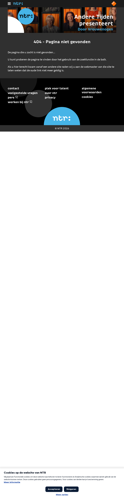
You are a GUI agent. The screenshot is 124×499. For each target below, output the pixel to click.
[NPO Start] (113, 5)
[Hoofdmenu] (9, 3)
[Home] (18, 4)
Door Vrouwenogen (95, 29)
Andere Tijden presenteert (93, 20)
